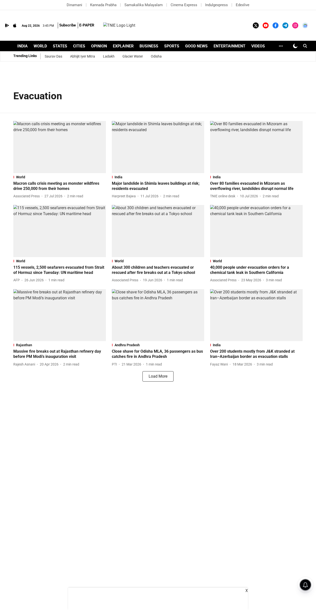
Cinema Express (184, 5)
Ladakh (109, 56)
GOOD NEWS (196, 46)
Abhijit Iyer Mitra (82, 56)
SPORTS (171, 46)
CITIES (79, 46)
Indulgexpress (216, 5)
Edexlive (242, 5)
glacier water (132, 56)
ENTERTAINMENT (229, 46)
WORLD (40, 46)
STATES (60, 46)
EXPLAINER (123, 46)
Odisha (156, 56)
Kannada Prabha (103, 5)
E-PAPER (86, 25)
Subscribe (67, 25)
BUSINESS (148, 46)
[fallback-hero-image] (59, 147)
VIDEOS (258, 46)
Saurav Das (53, 56)
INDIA (22, 46)
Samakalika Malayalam (143, 5)
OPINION (99, 46)
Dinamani (74, 5)
